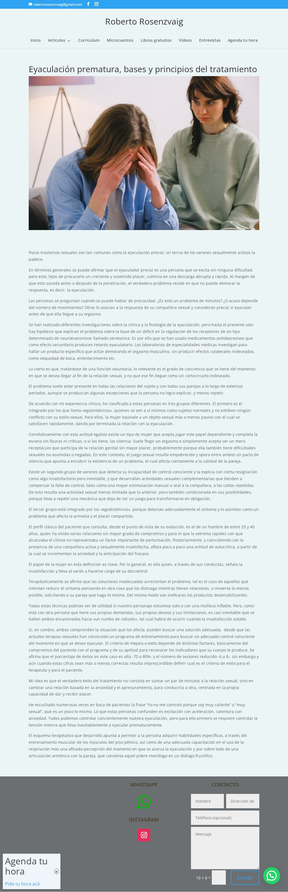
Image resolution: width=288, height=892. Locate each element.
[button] (271, 875)
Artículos (56, 40)
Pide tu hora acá (22, 884)
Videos (185, 40)
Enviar (245, 877)
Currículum (89, 40)
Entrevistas (209, 40)
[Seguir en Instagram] (144, 835)
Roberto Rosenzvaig (144, 21)
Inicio (35, 40)
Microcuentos (120, 40)
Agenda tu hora (243, 40)
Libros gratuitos (156, 40)
